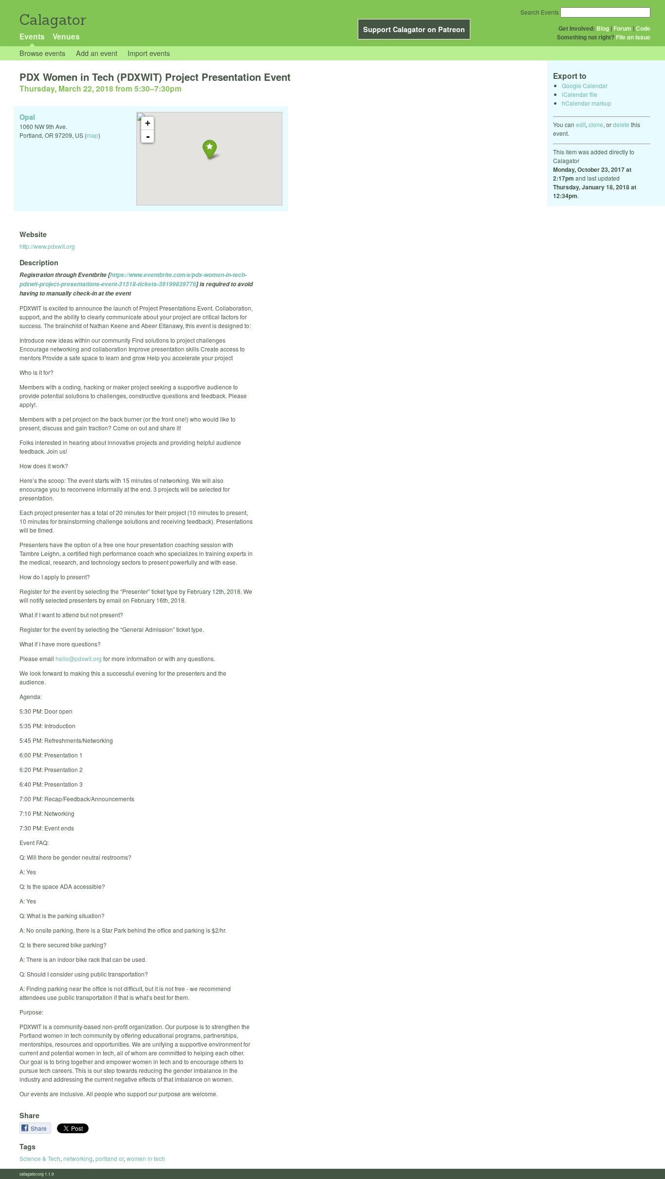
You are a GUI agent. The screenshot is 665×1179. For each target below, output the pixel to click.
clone (596, 124)
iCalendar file (579, 94)
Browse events (42, 53)
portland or (109, 1158)
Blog (602, 28)
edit (581, 124)
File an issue (633, 37)
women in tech (146, 1158)
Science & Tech (39, 1158)
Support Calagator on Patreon (414, 29)
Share (39, 1128)
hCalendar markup (586, 103)
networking (77, 1158)
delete (621, 124)
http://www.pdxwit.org (47, 246)
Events (32, 36)
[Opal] (209, 149)
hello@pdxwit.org (78, 658)
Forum (622, 28)
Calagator (52, 19)
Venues (66, 36)
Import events (149, 53)
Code (643, 28)
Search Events (539, 12)
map (92, 135)
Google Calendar (585, 85)
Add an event (96, 53)
